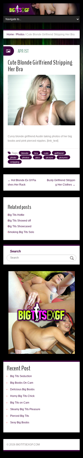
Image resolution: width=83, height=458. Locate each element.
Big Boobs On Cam (21, 382)
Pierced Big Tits (19, 415)
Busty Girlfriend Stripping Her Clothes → (61, 182)
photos (25, 157)
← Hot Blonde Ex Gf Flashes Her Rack (22, 182)
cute (46, 153)
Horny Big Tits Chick (22, 396)
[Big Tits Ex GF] (41, 8)
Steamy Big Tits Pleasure (25, 409)
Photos (20, 34)
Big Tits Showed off (19, 220)
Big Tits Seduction (21, 376)
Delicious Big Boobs (22, 389)
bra (36, 153)
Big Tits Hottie (16, 214)
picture (49, 157)
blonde (24, 153)
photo (13, 157)
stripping (14, 162)
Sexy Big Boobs (19, 422)
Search (15, 251)
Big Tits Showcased (19, 226)
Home (10, 34)
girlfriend (59, 153)
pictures (63, 157)
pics (37, 157)
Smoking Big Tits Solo (21, 232)
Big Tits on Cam (19, 402)
